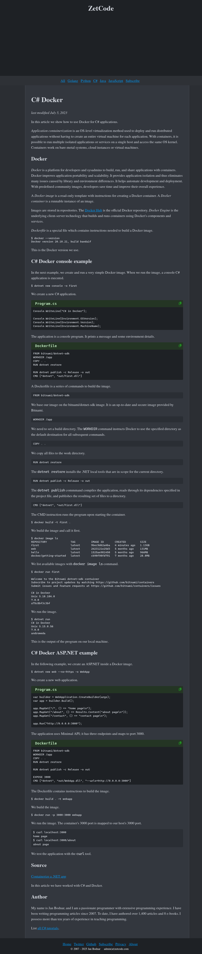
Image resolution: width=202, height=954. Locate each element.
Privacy (120, 944)
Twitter (79, 944)
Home (67, 944)
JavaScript (115, 80)
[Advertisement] (101, 45)
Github (91, 944)
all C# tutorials (47, 928)
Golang (73, 80)
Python (86, 80)
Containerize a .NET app (48, 876)
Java (103, 80)
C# (95, 80)
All (63, 80)
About (133, 944)
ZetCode (101, 8)
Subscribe (133, 80)
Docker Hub (93, 210)
